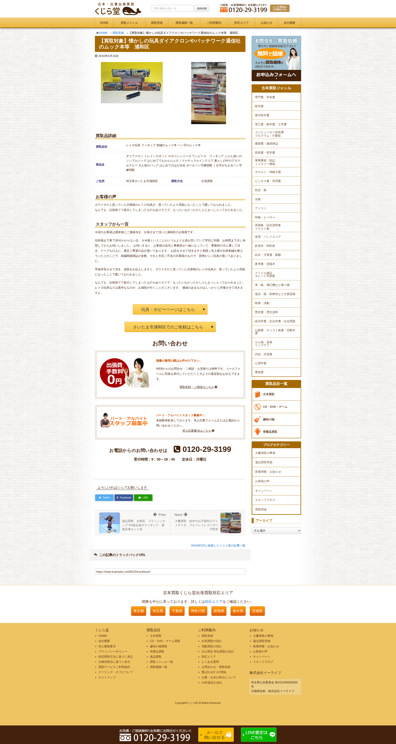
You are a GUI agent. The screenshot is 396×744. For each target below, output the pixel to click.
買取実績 (157, 22)
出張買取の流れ (212, 641)
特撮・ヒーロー (265, 217)
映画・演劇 (262, 303)
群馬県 (219, 611)
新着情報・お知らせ (268, 471)
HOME (104, 22)
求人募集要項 (107, 646)
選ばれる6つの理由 (214, 672)
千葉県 (177, 611)
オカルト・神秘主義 (268, 172)
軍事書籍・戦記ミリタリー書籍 (265, 162)
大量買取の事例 (265, 453)
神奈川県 (198, 611)
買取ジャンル (129, 22)
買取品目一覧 (276, 384)
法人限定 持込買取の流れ (218, 651)
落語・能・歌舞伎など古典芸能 (275, 294)
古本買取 (269, 394)
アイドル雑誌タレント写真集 (265, 274)
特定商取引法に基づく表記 (115, 656)
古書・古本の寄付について (219, 677)
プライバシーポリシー (112, 651)
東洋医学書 (262, 115)
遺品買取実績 (263, 462)
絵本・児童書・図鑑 (268, 254)
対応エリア (241, 22)
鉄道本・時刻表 (265, 245)
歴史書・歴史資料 (266, 312)
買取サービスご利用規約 (114, 667)
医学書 (259, 106)
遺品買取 (155, 656)
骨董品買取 (270, 431)
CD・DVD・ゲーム (275, 406)
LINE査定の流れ (212, 682)
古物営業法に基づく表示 (114, 661)
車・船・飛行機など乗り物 (272, 285)
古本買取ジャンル (276, 88)
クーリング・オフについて (115, 672)
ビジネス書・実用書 (268, 181)
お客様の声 (262, 481)
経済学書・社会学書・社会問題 (275, 321)
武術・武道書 (263, 354)
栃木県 (238, 611)
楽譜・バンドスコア (268, 236)
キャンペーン (263, 490)
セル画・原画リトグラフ (263, 344)
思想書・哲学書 (265, 152)
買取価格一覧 (184, 22)
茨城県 (257, 611)
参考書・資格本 (265, 264)
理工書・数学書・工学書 (271, 124)
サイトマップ (107, 677)
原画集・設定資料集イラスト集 (268, 226)
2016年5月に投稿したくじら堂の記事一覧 (218, 545)
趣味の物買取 (158, 646)
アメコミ (260, 208)
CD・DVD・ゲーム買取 (165, 641)
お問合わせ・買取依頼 (216, 667)
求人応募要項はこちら (196, 430)
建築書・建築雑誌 (266, 143)
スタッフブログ (265, 500)
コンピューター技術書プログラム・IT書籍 (269, 133)
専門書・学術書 (265, 97)
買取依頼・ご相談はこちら (196, 387)
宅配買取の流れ (212, 646)
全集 (258, 199)
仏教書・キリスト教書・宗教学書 (275, 332)
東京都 (138, 611)
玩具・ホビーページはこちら (168, 309)
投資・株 (260, 190)
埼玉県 (158, 611)
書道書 (259, 372)
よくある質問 (210, 661)
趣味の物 (269, 419)
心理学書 (260, 363)
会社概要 (289, 22)
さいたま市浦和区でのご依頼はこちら (168, 327)
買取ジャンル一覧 (161, 661)
